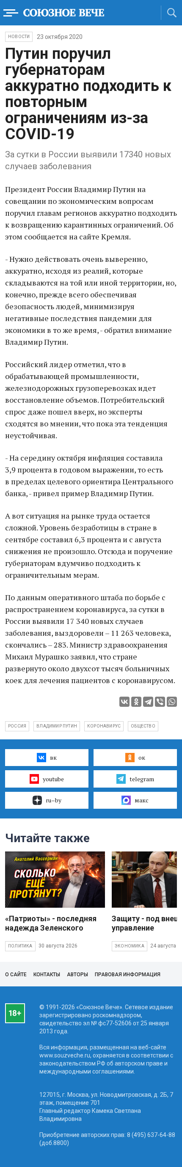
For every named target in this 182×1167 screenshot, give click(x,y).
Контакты (46, 975)
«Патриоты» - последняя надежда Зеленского (51, 923)
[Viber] (160, 702)
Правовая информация (127, 975)
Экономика (129, 946)
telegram (142, 779)
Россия (17, 726)
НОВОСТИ (19, 36)
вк (53, 757)
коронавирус (104, 726)
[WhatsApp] (172, 702)
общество (143, 726)
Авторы (77, 975)
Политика (20, 946)
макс (142, 800)
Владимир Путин (56, 726)
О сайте (16, 975)
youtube (53, 779)
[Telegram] (148, 702)
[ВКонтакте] (124, 702)
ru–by (53, 800)
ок (141, 757)
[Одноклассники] (136, 702)
